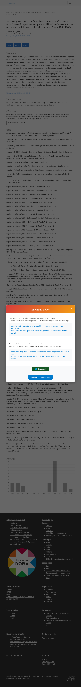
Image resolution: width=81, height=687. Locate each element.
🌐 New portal (40, 369)
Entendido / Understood (40, 377)
